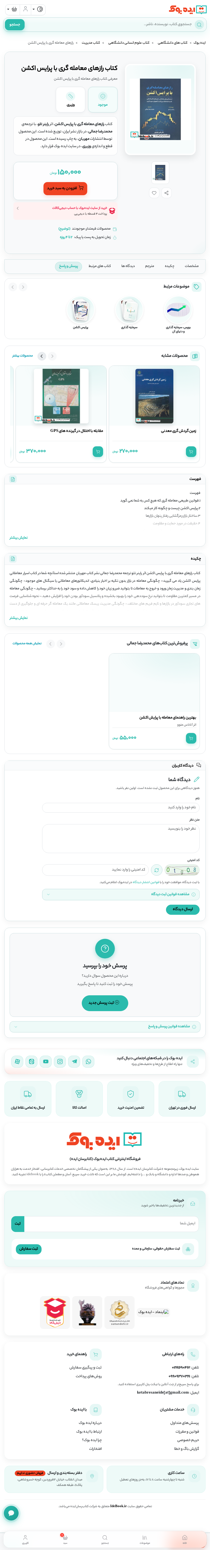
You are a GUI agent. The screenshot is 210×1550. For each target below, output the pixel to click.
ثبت (18, 1224)
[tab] (184, 1539)
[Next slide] (12, 287)
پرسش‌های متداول (184, 1423)
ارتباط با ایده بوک (89, 1432)
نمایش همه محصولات (27, 643)
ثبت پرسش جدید (102, 1003)
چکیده (169, 266)
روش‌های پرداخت (89, 1377)
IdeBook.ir (118, 1506)
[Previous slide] (23, 287)
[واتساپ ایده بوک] (88, 1062)
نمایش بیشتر (19, 538)
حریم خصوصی (188, 1441)
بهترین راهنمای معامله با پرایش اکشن (167, 718)
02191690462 (181, 1368)
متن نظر (195, 820)
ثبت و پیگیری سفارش (85, 1368)
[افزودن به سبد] (191, 451)
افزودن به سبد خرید (62, 188)
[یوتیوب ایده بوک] (46, 1062)
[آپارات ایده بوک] (17, 1062)
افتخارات (95, 1449)
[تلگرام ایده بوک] (74, 1062)
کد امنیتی (193, 860)
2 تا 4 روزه (66, 237)
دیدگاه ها (128, 266)
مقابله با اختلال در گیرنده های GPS (76, 431)
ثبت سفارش (28, 1249)
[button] (166, 193)
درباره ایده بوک (90, 1423)
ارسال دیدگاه (183, 909)
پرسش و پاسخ (68, 266)
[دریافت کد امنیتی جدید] (156, 870)
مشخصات (192, 266)
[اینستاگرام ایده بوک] (60, 1062)
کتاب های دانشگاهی (173, 43)
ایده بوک (200, 43)
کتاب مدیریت (91, 43)
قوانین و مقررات (187, 1432)
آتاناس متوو (185, 725)
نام (198, 798)
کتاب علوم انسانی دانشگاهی (129, 43)
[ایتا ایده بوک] (31, 1062)
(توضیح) (64, 229)
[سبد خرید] (12, 9)
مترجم (149, 266)
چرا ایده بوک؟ (92, 1441)
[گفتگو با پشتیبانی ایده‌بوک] (11, 1513)
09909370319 (179, 1377)
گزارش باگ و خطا (186, 1449)
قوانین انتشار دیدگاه (146, 882)
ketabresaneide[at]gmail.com (163, 1393)
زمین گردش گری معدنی (178, 431)
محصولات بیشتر (23, 356)
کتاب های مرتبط (100, 266)
